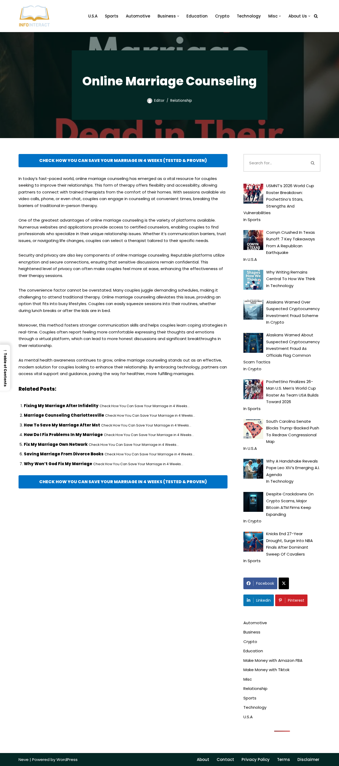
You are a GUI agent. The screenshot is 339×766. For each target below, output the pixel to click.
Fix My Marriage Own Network (56, 444)
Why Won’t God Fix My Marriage (58, 463)
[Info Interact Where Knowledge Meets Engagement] (34, 16)
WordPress (67, 759)
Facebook (265, 583)
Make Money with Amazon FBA (272, 660)
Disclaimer (308, 759)
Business (251, 632)
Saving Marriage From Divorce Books (64, 454)
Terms (283, 759)
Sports (111, 16)
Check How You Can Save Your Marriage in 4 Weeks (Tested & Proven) (123, 160)
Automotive (138, 16)
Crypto (222, 16)
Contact (225, 759)
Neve (24, 759)
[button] (178, 16)
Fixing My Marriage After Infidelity (61, 405)
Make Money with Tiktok (266, 669)
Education (197, 16)
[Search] (316, 16)
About (203, 759)
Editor (159, 100)
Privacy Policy (256, 759)
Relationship (181, 100)
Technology (249, 16)
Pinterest (296, 600)
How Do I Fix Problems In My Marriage (63, 434)
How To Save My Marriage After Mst (62, 425)
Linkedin (263, 600)
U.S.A (92, 16)
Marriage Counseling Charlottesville (64, 415)
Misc (247, 679)
